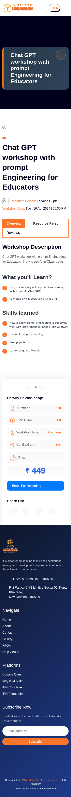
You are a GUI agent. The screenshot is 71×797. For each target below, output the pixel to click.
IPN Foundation (13, 693)
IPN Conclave (12, 687)
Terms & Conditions (25, 788)
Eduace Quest (12, 674)
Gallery (7, 639)
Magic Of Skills (12, 681)
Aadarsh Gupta (47, 201)
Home (6, 619)
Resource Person (47, 223)
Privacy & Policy (47, 788)
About (6, 626)
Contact (7, 632)
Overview (14, 223)
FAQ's (6, 645)
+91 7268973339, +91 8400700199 (33, 579)
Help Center (10, 652)
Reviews (13, 233)
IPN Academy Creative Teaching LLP (40, 780)
